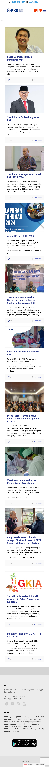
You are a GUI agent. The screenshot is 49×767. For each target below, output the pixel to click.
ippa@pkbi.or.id (34, 2)
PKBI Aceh (15, 721)
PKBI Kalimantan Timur (32, 726)
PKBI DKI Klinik (17, 726)
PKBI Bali (36, 717)
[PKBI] (24, 10)
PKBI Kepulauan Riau (12, 731)
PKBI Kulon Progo (20, 719)
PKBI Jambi (22, 724)
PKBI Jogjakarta (10, 717)
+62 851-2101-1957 (18, 2)
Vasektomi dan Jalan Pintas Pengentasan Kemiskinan (21, 481)
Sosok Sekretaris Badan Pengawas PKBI (19, 58)
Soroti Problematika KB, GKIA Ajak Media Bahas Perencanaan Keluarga (23, 599)
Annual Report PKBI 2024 (20, 236)
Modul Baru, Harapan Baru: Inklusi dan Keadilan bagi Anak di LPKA (23, 418)
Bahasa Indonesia (35, 765)
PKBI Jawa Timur (10, 724)
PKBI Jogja (32, 719)
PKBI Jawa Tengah (24, 717)
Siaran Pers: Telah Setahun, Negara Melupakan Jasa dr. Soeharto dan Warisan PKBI (21, 300)
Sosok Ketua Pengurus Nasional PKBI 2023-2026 (24, 176)
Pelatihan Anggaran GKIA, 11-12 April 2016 (24, 635)
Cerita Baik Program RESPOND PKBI (23, 353)
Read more (38, 80)
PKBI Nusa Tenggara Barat (33, 729)
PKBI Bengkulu (26, 721)
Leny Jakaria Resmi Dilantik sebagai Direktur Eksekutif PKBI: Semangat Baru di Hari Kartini (24, 540)
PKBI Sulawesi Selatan (12, 729)
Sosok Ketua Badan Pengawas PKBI (23, 119)
